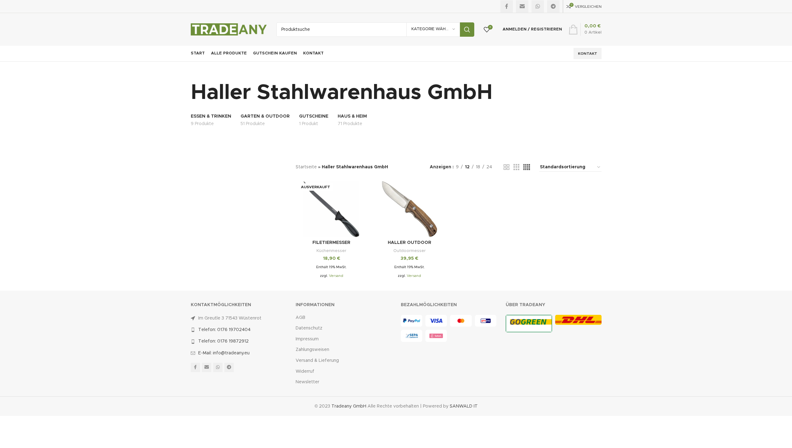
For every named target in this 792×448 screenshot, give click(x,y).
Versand (336, 276)
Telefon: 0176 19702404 (224, 330)
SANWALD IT (464, 406)
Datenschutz (309, 328)
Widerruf (305, 371)
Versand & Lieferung (317, 360)
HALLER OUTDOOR (409, 242)
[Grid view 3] (516, 167)
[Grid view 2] (506, 167)
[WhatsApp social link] (538, 6)
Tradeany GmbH (348, 406)
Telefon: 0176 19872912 (223, 341)
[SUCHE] (467, 29)
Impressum (307, 339)
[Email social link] (522, 6)
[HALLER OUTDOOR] (410, 209)
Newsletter (307, 382)
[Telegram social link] (553, 6)
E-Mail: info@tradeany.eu (224, 353)
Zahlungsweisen (312, 350)
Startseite (306, 167)
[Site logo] (229, 29)
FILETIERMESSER (331, 242)
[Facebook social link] (506, 6)
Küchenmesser (331, 251)
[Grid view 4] (526, 167)
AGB (300, 317)
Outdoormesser (409, 251)
